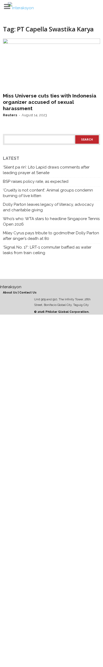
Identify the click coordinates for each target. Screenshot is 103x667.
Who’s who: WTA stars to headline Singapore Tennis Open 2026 (51, 221)
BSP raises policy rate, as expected (35, 181)
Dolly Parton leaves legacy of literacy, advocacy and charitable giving (48, 207)
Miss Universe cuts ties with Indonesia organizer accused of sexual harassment (49, 102)
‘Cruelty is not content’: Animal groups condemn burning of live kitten (48, 193)
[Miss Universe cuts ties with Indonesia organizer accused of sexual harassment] (51, 64)
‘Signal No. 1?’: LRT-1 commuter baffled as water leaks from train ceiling (47, 250)
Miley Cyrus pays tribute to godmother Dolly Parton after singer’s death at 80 (51, 236)
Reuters (10, 115)
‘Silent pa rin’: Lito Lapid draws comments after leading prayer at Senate (46, 170)
